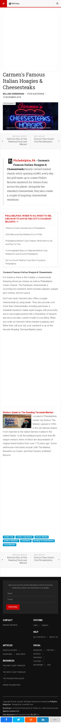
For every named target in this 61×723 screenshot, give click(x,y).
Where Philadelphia (11, 685)
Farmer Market (41, 537)
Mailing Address (10, 625)
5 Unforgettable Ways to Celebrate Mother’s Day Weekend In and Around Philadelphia (26, 252)
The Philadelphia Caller (13, 678)
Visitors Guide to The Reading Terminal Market (28, 412)
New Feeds (20, 654)
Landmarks (26, 541)
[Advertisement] (30, 39)
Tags (35, 625)
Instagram (38, 665)
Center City (9, 537)
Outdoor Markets (11, 541)
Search (45, 625)
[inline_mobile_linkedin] (43, 719)
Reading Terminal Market (43, 541)
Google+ (37, 654)
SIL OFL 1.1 (35, 715)
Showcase (7, 654)
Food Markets (9, 545)
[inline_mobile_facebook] (6, 719)
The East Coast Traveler (14, 666)
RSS (49, 665)
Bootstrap (6, 708)
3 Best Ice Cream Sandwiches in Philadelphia (25, 228)
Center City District (25, 537)
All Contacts (39, 637)
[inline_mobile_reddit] (31, 719)
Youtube (37, 661)
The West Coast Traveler (14, 672)
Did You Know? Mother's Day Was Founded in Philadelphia (25, 262)
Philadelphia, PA (24, 160)
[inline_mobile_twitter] (18, 719)
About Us (54, 637)
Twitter (50, 650)
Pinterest (37, 658)
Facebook (37, 650)
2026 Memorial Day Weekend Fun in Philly (23, 234)
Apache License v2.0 (11, 711)
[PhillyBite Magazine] (14, 3)
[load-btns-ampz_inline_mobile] (54, 719)
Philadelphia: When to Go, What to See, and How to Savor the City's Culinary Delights (28, 218)
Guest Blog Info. (10, 650)
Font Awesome (9, 715)
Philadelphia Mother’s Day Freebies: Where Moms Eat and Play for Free (28, 242)
